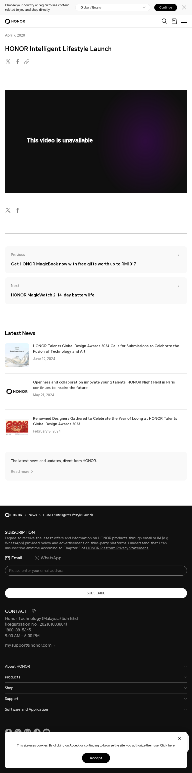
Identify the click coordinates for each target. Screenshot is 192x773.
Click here (167, 745)
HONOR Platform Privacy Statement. (117, 548)
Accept (96, 758)
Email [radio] (16, 558)
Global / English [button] (91, 7)
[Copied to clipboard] (27, 62)
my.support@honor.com (28, 645)
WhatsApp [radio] (51, 558)
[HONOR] (17, 515)
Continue (165, 7)
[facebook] (18, 62)
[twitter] (8, 62)
